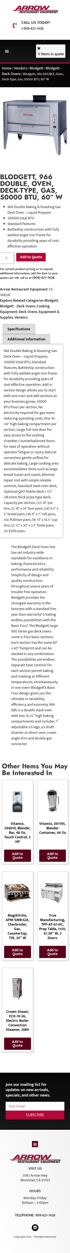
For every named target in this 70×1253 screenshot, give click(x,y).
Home (6, 68)
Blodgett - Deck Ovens (17, 306)
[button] (7, 51)
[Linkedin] (35, 1227)
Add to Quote (31, 257)
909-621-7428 (45, 1215)
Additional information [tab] (26, 339)
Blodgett (36, 68)
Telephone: (25, 1215)
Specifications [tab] (18, 329)
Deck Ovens (28, 312)
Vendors (20, 68)
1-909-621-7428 (32, 28)
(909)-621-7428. (43, 278)
